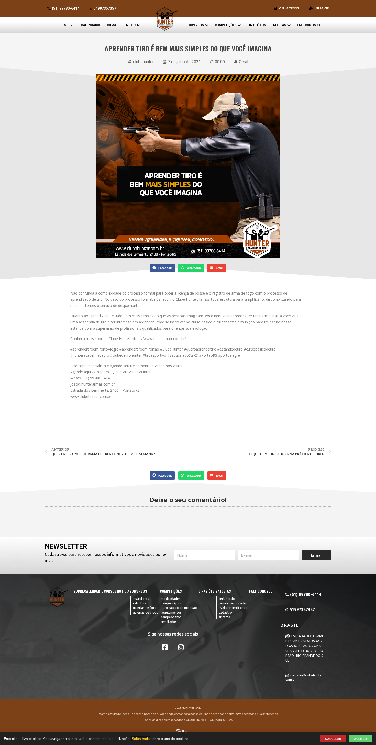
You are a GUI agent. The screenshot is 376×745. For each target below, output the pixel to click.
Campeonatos (171, 617)
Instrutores (141, 598)
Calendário (90, 25)
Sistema (224, 617)
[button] (162, 268)
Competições (226, 25)
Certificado (227, 598)
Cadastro (225, 612)
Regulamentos (171, 612)
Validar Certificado (234, 607)
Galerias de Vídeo (145, 612)
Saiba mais (141, 739)
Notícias (133, 25)
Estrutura (140, 603)
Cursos (113, 25)
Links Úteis (256, 25)
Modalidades (170, 598)
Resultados (169, 621)
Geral (243, 61)
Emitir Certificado (233, 603)
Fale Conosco (308, 25)
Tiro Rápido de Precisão (180, 607)
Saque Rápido (172, 603)
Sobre (69, 25)
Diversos (196, 25)
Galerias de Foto (145, 607)
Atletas (279, 25)
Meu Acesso (288, 8)
